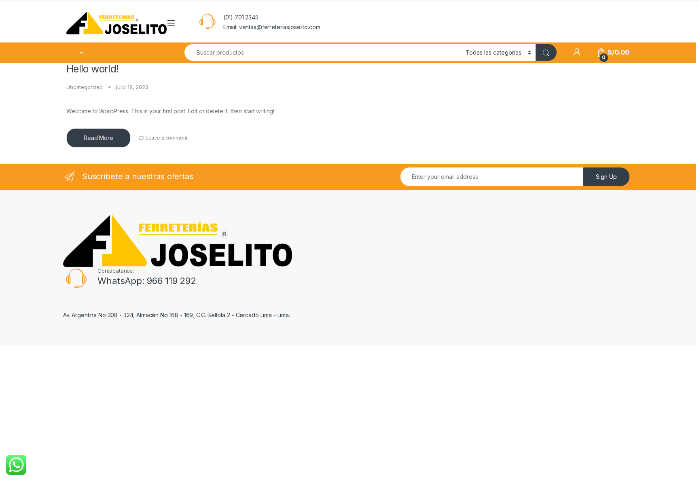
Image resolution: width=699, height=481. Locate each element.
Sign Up (606, 176)
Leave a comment (167, 138)
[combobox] (322, 52)
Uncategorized (84, 87)
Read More (98, 137)
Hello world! (92, 69)
